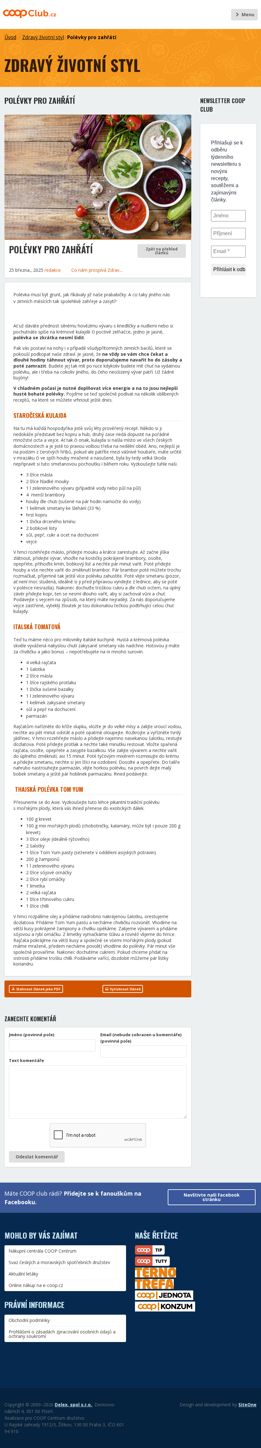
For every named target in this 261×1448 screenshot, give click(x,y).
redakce (53, 270)
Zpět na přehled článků (162, 251)
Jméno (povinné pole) (31, 1034)
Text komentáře (26, 1060)
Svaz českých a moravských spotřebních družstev (59, 1262)
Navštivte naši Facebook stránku (212, 1197)
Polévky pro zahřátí (91, 37)
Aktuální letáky (23, 1274)
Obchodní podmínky (29, 1320)
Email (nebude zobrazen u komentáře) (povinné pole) (141, 1038)
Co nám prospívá (89, 270)
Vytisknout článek (125, 989)
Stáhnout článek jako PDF (37, 989)
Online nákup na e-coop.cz (36, 1285)
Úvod (10, 37)
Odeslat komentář (37, 1157)
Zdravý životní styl (43, 37)
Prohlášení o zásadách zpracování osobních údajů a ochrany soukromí (62, 1334)
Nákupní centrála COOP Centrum (42, 1251)
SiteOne (247, 1405)
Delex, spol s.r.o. (73, 1405)
